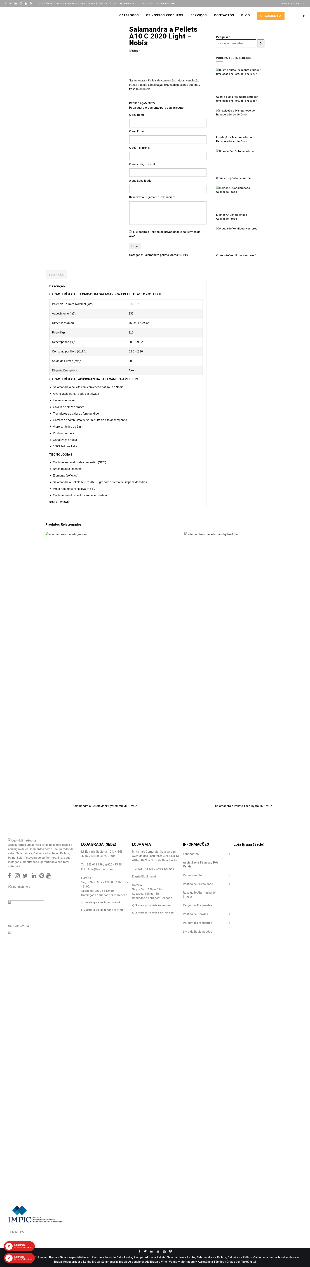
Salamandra (24, 853)
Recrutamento (128, 3)
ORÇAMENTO (270, 16)
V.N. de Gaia (298, 3)
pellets (76, 387)
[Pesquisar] (260, 43)
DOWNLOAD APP (166, 3)
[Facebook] (6, 3)
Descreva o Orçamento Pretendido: (152, 197)
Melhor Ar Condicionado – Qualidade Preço (232, 217)
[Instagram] (22, 3)
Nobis (119, 387)
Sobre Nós (147, 3)
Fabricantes (88, 3)
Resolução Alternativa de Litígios (199, 895)
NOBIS (183, 255)
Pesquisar (223, 37)
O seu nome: (137, 115)
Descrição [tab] (56, 274)
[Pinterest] (32, 3)
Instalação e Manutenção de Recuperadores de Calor (234, 139)
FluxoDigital (248, 1262)
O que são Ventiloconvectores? (236, 255)
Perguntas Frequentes (197, 905)
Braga (285, 3)
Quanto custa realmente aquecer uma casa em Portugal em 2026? (237, 99)
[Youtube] (27, 3)
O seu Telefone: (139, 148)
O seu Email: (137, 131)
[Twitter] (11, 3)
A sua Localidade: (140, 181)
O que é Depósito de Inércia (233, 178)
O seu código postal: (142, 164)
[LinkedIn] (16, 3)
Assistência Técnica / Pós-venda (58, 3)
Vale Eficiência (107, 3)
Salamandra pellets (156, 255)
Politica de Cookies (195, 914)
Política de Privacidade (198, 884)
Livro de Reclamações (197, 932)
